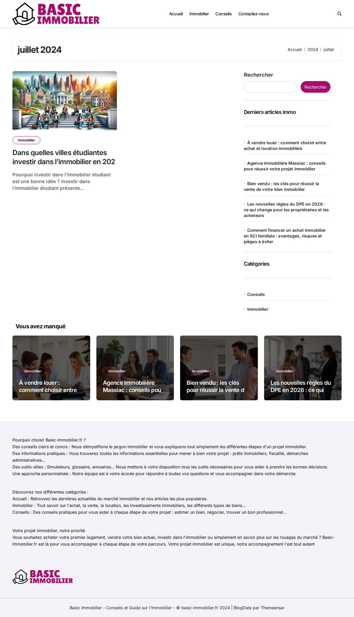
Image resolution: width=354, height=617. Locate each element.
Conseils (223, 13)
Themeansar (273, 607)
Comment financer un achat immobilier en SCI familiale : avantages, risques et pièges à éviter (285, 236)
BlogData (243, 607)
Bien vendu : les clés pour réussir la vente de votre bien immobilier (217, 390)
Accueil (176, 13)
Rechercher (258, 75)
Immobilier (199, 13)
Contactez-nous (253, 13)
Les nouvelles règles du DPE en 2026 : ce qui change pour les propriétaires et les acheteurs (286, 209)
